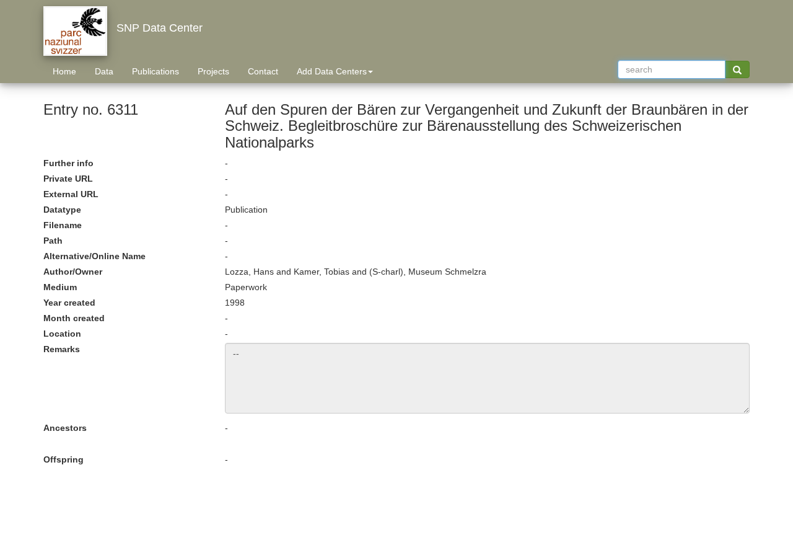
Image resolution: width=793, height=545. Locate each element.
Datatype (62, 210)
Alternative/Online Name (94, 256)
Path (53, 241)
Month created (74, 318)
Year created (69, 303)
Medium (60, 287)
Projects (213, 71)
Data (104, 71)
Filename (62, 225)
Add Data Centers (332, 71)
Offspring (63, 459)
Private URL (68, 179)
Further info (68, 163)
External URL (71, 194)
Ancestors (65, 428)
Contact (263, 71)
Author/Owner (72, 272)
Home (64, 71)
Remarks (61, 349)
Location (62, 334)
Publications (155, 71)
